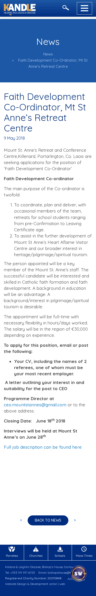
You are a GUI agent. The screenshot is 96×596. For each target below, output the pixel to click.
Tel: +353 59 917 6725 (20, 572)
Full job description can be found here (43, 447)
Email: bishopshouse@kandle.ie (60, 572)
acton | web (57, 584)
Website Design (16, 584)
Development (39, 584)
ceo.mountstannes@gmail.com (35, 404)
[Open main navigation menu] (84, 8)
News (48, 54)
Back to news (48, 520)
